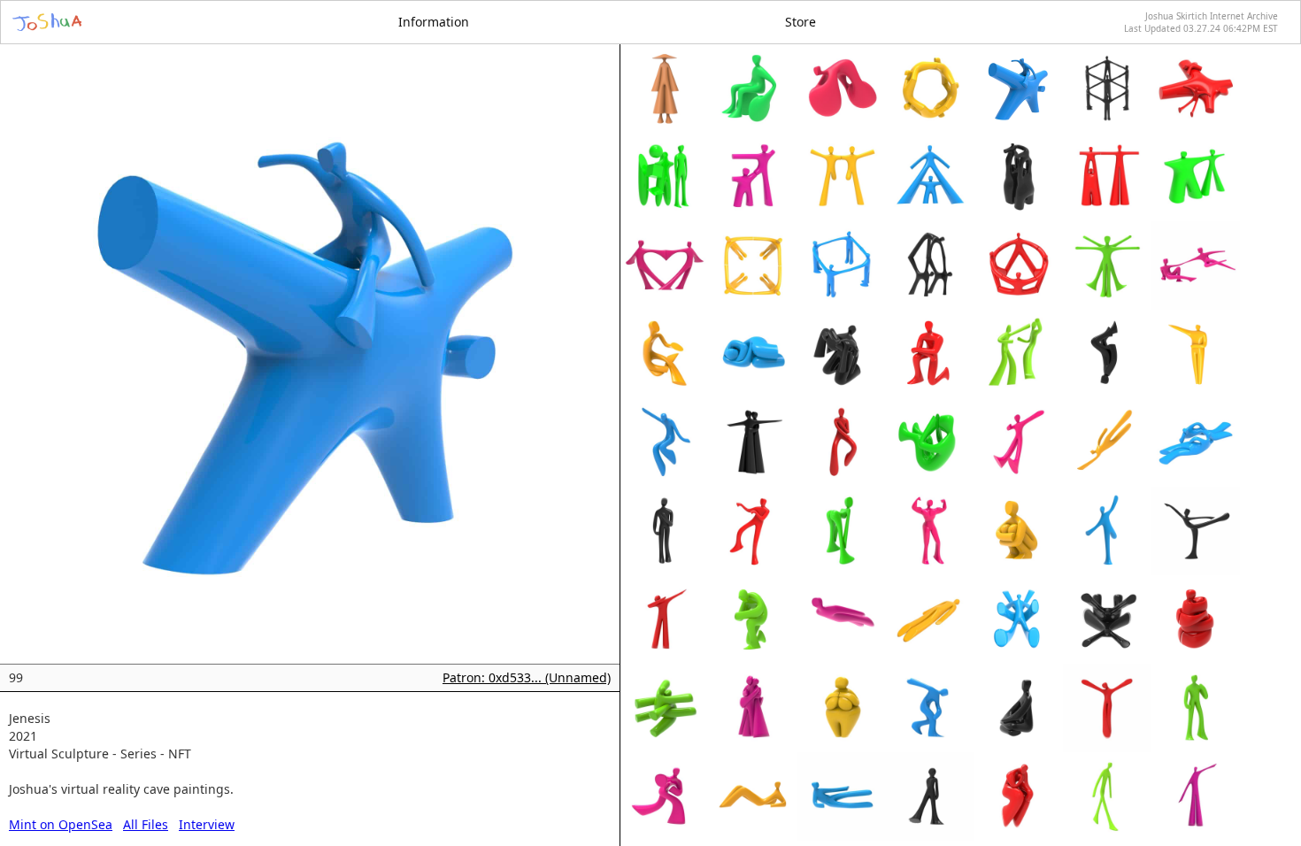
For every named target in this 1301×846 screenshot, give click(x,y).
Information (433, 21)
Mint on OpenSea (60, 824)
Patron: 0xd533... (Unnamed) (527, 677)
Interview (207, 824)
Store (800, 21)
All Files (145, 824)
